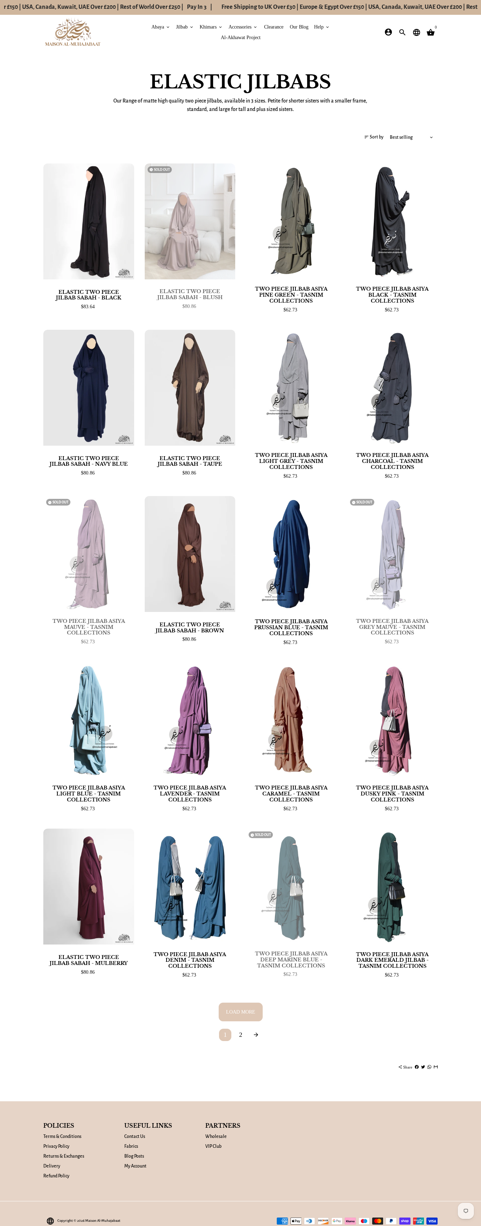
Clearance (273, 26)
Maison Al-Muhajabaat (102, 1220)
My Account (135, 1166)
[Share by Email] (436, 1067)
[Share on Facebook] (417, 1067)
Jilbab (185, 26)
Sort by (373, 136)
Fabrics (131, 1146)
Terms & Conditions (62, 1136)
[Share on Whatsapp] (429, 1067)
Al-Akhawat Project (241, 37)
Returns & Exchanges (63, 1156)
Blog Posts (134, 1156)
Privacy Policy (56, 1146)
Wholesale (216, 1136)
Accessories (243, 26)
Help (322, 26)
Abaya (160, 26)
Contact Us (134, 1136)
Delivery (51, 1166)
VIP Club (213, 1146)
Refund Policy (56, 1176)
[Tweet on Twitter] (423, 1067)
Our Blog (299, 26)
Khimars (211, 26)
